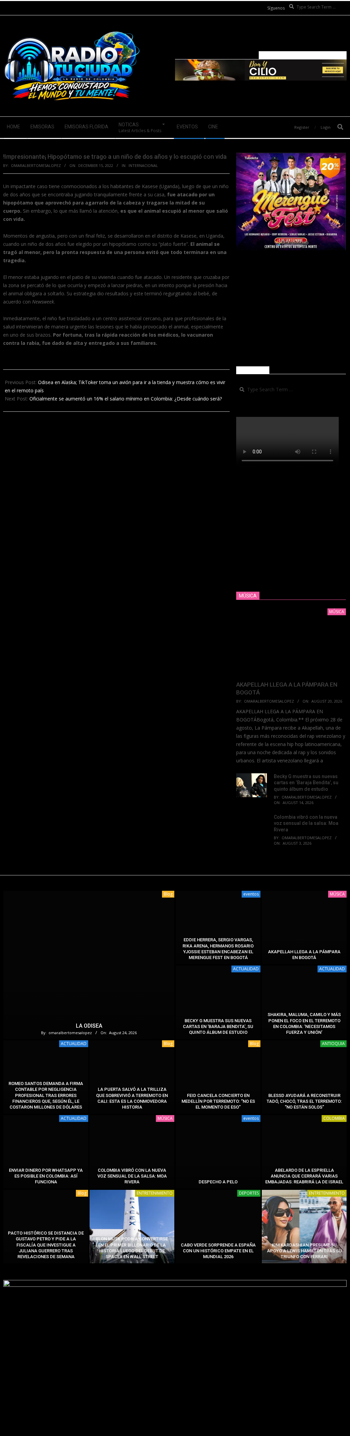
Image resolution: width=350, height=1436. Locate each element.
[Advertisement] (291, 308)
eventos (251, 894)
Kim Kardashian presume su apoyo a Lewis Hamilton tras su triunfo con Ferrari (304, 1250)
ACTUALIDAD (246, 969)
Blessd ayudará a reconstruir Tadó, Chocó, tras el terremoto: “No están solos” (304, 1101)
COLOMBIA (334, 1118)
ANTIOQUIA (333, 1043)
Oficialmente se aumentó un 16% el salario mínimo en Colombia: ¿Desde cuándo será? (125, 398)
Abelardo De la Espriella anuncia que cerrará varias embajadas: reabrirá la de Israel (304, 1176)
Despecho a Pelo (218, 1181)
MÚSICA (337, 894)
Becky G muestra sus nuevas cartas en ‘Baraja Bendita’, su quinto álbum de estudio (306, 783)
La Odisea (89, 1026)
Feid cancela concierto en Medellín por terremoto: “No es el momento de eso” (218, 1101)
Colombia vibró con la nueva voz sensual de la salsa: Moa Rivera (306, 823)
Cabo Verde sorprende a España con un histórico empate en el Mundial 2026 (218, 1250)
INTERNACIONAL (143, 165)
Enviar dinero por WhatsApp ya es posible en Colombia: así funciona (46, 1176)
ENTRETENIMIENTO (155, 1193)
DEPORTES (249, 1193)
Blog (168, 894)
